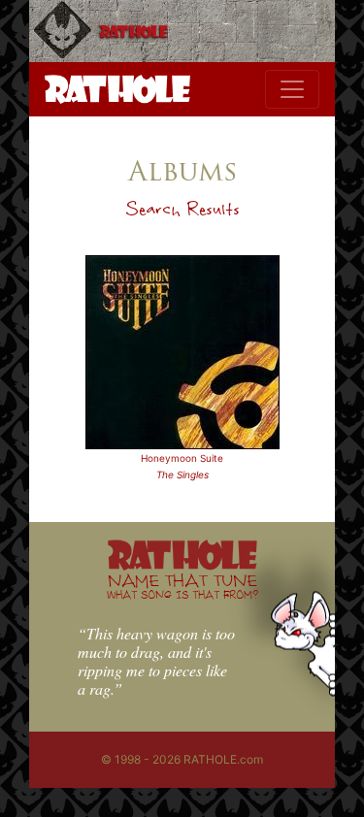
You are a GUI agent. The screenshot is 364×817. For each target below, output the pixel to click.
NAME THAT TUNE (182, 586)
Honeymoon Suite (182, 458)
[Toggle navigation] (292, 89)
